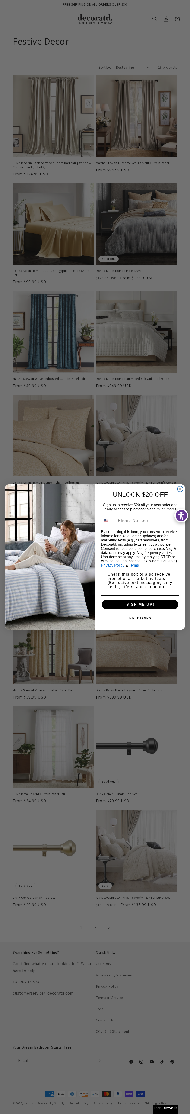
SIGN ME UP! (140, 604)
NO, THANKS (140, 618)
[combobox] (108, 520)
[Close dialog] (180, 489)
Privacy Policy (112, 565)
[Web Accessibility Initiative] (181, 515)
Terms (134, 565)
